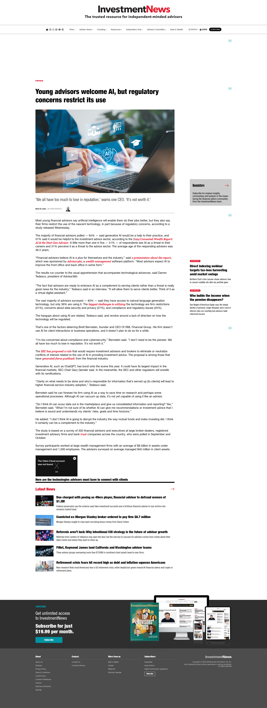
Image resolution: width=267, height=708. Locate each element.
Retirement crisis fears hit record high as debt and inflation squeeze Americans (110, 563)
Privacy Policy (40, 669)
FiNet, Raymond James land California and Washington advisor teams (104, 547)
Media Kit (111, 669)
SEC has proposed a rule (56, 351)
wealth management (98, 261)
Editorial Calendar (114, 672)
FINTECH (39, 81)
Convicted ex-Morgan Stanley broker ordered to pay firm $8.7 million (103, 517)
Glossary (38, 665)
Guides (110, 665)
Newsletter (148, 662)
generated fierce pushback (58, 358)
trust (84, 434)
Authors (38, 683)
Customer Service (78, 665)
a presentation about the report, (151, 257)
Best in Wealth (176, 29)
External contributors (43, 686)
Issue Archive (149, 665)
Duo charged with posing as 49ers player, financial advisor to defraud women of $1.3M (111, 499)
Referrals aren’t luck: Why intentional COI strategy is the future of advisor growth (112, 532)
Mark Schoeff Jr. (56, 209)
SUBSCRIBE (215, 29)
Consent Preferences (43, 679)
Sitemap (38, 690)
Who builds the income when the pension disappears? (209, 298)
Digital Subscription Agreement (156, 669)
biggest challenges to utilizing (107, 304)
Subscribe (49, 640)
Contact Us (76, 662)
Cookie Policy (40, 676)
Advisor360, (75, 261)
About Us (39, 662)
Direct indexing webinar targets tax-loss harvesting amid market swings (208, 270)
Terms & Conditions (42, 672)
